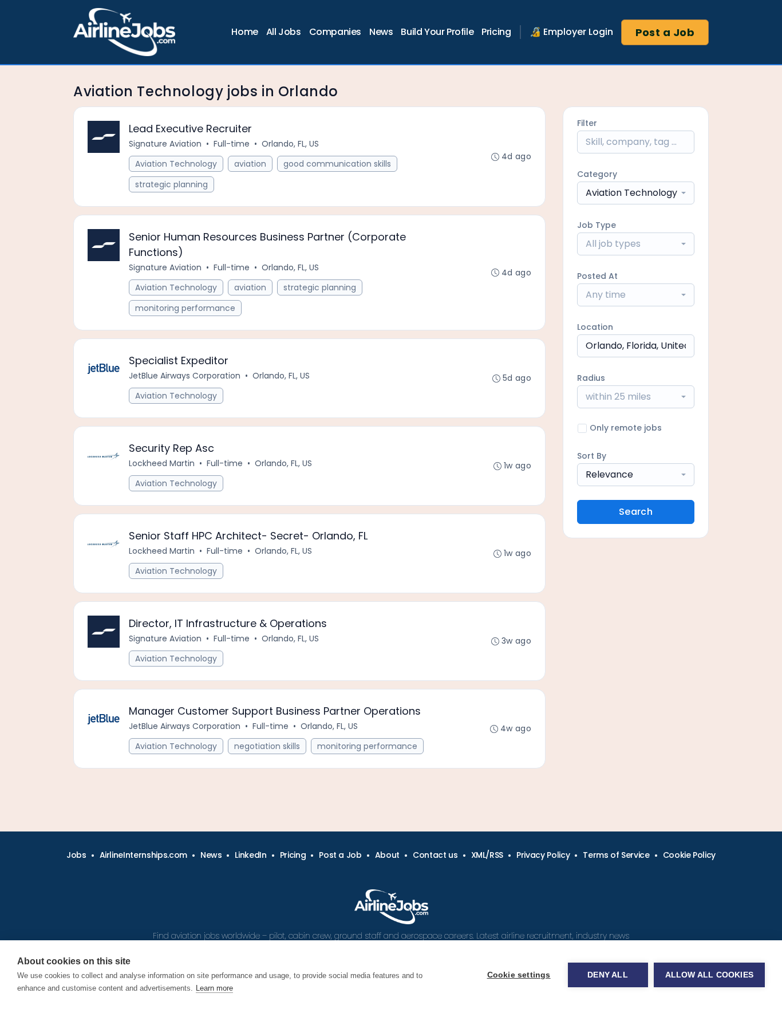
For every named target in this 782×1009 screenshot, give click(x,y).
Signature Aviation (165, 143)
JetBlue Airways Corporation (184, 375)
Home (244, 31)
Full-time (232, 143)
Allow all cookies (709, 975)
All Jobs (283, 31)
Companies (335, 31)
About (387, 855)
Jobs (76, 855)
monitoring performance (185, 308)
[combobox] (635, 193)
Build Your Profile (437, 31)
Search (636, 511)
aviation (250, 164)
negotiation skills (267, 746)
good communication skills (337, 164)
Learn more (214, 988)
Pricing (496, 31)
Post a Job (665, 32)
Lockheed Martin (162, 463)
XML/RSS (487, 855)
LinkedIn (250, 855)
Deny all (607, 975)
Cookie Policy (689, 855)
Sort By (591, 456)
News (381, 31)
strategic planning (171, 184)
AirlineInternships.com (143, 855)
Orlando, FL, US (290, 143)
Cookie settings (519, 975)
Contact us (435, 855)
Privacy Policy (543, 855)
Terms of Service (616, 855)
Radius (591, 378)
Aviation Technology (176, 164)
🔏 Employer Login (571, 31)
